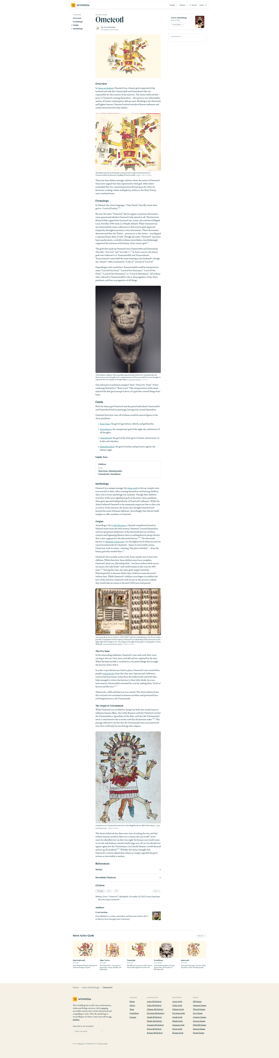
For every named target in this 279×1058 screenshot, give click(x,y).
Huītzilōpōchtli (107, 446)
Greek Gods (177, 1017)
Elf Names (197, 1001)
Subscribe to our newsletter (83, 1026)
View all (200, 936)
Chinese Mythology (155, 1009)
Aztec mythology (106, 88)
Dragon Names (199, 1021)
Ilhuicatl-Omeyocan (114, 541)
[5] (124, 551)
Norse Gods (177, 1029)
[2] (148, 242)
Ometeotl (107, 988)
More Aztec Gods (83, 935)
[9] (119, 849)
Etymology (78, 22)
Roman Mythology (155, 1032)
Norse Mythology (154, 1029)
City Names (198, 1013)
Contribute (134, 1013)
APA (116, 891)
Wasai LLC (81, 1044)
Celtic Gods (177, 1005)
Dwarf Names (198, 1032)
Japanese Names (199, 1005)
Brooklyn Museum (134, 379)
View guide (176, 24)
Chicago (100, 891)
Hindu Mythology (154, 1021)
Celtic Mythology (154, 1005)
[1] (119, 208)
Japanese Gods (178, 1025)
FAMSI (138, 175)
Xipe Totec (105, 423)
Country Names (199, 1017)
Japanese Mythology (155, 1025)
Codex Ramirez (118, 525)
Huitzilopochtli (115, 470)
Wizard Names (199, 1009)
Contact (132, 1017)
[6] (102, 569)
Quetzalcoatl (106, 437)
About (132, 1005)
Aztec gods (132, 488)
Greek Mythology (154, 1017)
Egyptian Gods (178, 1013)
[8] (154, 719)
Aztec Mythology (179, 18)
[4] (140, 538)
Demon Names (199, 1029)
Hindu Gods (177, 1021)
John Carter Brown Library (112, 644)
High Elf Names (199, 1025)
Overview (77, 18)
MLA (109, 891)
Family (76, 25)
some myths (108, 673)
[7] (116, 686)
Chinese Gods (178, 1009)
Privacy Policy (103, 1044)
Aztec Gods (177, 1001)
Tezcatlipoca (105, 429)
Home (76, 988)
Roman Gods (177, 1032)
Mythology (78, 29)
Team (131, 1009)
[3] (131, 251)
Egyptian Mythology (155, 1013)
